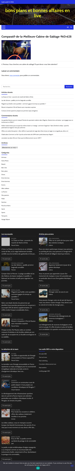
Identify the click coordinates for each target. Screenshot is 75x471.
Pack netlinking (43, 360)
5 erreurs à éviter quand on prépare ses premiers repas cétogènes (19, 111)
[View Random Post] (67, 27)
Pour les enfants (5, 205)
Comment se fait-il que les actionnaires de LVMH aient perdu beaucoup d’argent (31, 134)
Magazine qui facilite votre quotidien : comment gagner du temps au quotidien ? (23, 104)
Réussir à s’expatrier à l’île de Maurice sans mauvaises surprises (18, 107)
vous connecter (14, 75)
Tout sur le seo (43, 357)
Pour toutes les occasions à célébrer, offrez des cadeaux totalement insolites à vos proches (23, 414)
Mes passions (5, 195)
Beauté (3, 164)
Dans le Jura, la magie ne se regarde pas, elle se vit (54, 131)
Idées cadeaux (5, 188)
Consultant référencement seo (47, 364)
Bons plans (4, 171)
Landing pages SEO (44, 371)
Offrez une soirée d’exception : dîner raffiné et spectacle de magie (19, 131)
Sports (3, 212)
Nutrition (3, 202)
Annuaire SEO (43, 354)
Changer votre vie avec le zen (58, 292)
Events (3, 185)
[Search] (71, 27)
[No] (72, 466)
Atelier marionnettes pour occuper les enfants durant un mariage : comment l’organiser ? (25, 125)
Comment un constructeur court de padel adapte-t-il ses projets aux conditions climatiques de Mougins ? (23, 385)
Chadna (3, 134)
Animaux (3, 157)
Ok (38, 468)
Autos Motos (4, 160)
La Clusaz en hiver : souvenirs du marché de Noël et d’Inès (17, 97)
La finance (4, 192)
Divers (3, 174)
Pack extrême (42, 367)
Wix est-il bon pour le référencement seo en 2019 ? (27, 138)
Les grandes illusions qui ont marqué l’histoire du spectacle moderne (20, 120)
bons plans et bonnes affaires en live (37, 13)
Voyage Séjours (5, 219)
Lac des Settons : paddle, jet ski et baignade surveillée (16, 100)
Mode (3, 198)
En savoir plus (7, 259)
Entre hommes (5, 181)
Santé (3, 209)
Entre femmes (5, 178)
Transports (4, 216)
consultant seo (5, 138)
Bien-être (4, 167)
